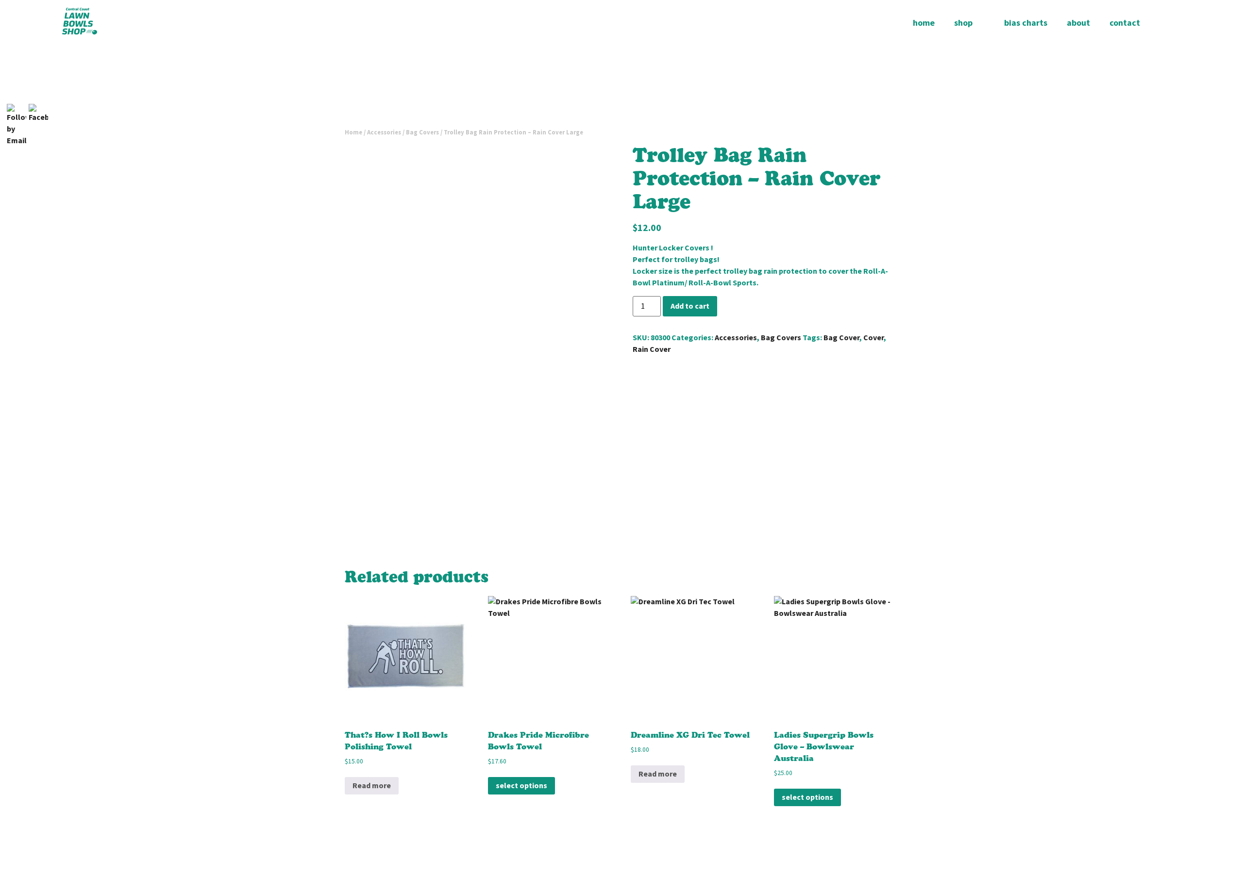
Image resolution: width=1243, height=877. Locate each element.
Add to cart (690, 306)
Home (353, 132)
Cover (873, 337)
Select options (521, 785)
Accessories (384, 132)
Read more (372, 785)
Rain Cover (652, 349)
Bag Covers (422, 132)
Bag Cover (841, 337)
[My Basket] (1165, 23)
